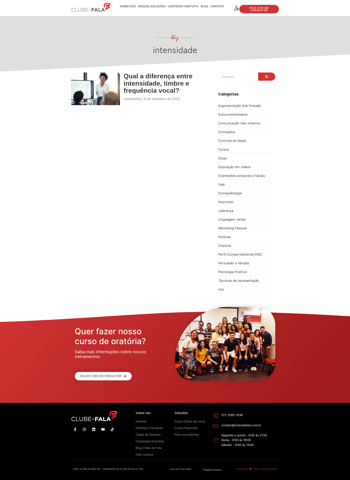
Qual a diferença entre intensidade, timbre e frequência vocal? (158, 83)
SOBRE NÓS (128, 6)
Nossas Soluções (152, 6)
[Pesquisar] (266, 77)
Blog (204, 6)
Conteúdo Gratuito (183, 6)
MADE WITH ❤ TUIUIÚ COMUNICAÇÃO (256, 469)
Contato (217, 6)
